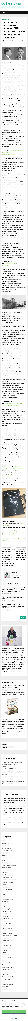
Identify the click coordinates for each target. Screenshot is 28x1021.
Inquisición (5, 916)
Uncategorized (5, 19)
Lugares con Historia (7, 930)
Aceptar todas (14, 1011)
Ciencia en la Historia (7, 858)
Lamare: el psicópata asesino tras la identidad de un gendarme (13, 812)
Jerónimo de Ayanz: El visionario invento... (13, 798)
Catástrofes (5, 855)
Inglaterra (4, 913)
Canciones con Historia (8, 853)
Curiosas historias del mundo (9, 865)
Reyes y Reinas (6, 962)
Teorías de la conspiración (8, 972)
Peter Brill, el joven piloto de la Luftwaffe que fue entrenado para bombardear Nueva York (13, 533)
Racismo (4, 960)
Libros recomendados (7, 923)
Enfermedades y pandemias (9, 879)
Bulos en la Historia (7, 850)
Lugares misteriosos (7, 933)
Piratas (4, 952)
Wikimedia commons (19, 538)
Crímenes (4, 860)
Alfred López (8, 40)
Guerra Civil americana (7, 899)
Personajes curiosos (7, 947)
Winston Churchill (6, 989)
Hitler (3, 906)
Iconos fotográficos (7, 909)
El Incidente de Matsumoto (9, 768)
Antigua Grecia (6, 843)
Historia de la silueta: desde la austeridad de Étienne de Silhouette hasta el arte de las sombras (13, 772)
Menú (4, 12)
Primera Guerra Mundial (8, 955)
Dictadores (5, 872)
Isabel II (4, 921)
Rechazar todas (14, 1018)
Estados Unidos (6, 892)
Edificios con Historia (7, 877)
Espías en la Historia (7, 889)
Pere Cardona (11, 475)
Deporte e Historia (6, 870)
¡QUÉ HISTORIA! (11, 3)
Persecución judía (6, 945)
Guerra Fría (5, 901)
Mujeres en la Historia (7, 940)
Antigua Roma (5, 845)
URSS (3, 981)
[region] (14, 1010)
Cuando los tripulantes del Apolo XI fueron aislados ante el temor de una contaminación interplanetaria (13, 606)
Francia (4, 896)
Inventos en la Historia (7, 918)
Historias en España (7, 904)
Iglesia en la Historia (7, 911)
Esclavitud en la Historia (8, 882)
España (4, 884)
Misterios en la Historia (8, 938)
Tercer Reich (5, 974)
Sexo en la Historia (6, 969)
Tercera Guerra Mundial (8, 977)
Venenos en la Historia (7, 984)
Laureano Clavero (7, 476)
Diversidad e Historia (7, 875)
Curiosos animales (6, 867)
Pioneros (4, 950)
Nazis (3, 943)
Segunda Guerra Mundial (8, 967)
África (3, 841)
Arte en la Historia (6, 848)
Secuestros (5, 964)
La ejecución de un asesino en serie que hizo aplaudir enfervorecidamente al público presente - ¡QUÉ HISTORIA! (14, 808)
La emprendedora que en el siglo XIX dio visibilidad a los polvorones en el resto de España (12, 764)
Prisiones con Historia (7, 957)
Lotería (4, 926)
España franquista (6, 887)
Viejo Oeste (5, 986)
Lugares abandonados (7, 928)
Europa (4, 894)
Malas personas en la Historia (9, 935)
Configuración (14, 1014)
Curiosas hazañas (6, 862)
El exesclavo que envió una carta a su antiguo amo (13, 822)
